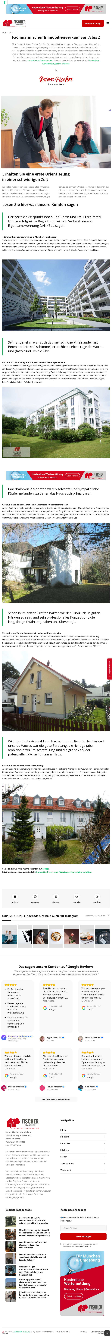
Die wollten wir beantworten (39, 60)
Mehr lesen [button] (48, 1000)
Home (4, 32)
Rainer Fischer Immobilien (21, 1332)
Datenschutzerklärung (82, 1246)
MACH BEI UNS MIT (62, 1332)
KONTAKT (5, 1334)
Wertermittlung (93, 23)
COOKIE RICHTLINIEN (104, 1334)
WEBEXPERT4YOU (48, 1332)
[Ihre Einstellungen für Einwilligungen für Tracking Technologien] (4, 2)
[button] (108, 23)
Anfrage (45, 868)
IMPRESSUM (83, 1332)
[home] (14, 23)
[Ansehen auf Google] (42, 1039)
